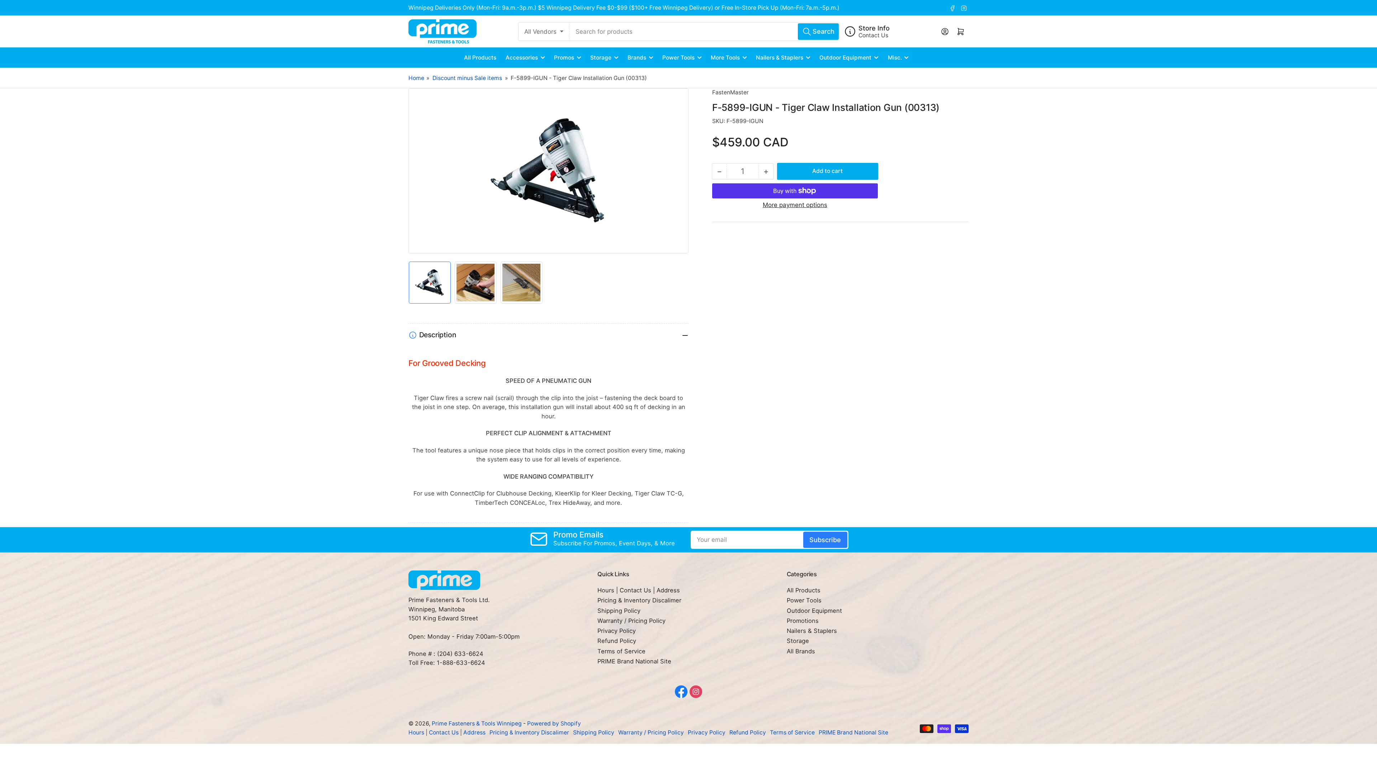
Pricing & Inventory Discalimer (639, 600)
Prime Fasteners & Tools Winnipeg (477, 723)
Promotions (803, 620)
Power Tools (678, 57)
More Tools (725, 57)
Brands (637, 57)
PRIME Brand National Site (634, 661)
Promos (564, 57)
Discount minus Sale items (467, 78)
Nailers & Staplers (779, 57)
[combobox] (704, 31)
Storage (600, 57)
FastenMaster (730, 92)
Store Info (874, 28)
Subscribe (825, 540)
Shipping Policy (618, 610)
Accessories (522, 57)
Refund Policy (616, 640)
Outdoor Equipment (845, 57)
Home (416, 78)
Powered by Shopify (554, 723)
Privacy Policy (616, 630)
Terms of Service (621, 651)
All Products (480, 57)
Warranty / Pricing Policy (631, 620)
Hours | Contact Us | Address (638, 590)
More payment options (795, 204)
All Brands (801, 651)
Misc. (895, 57)
